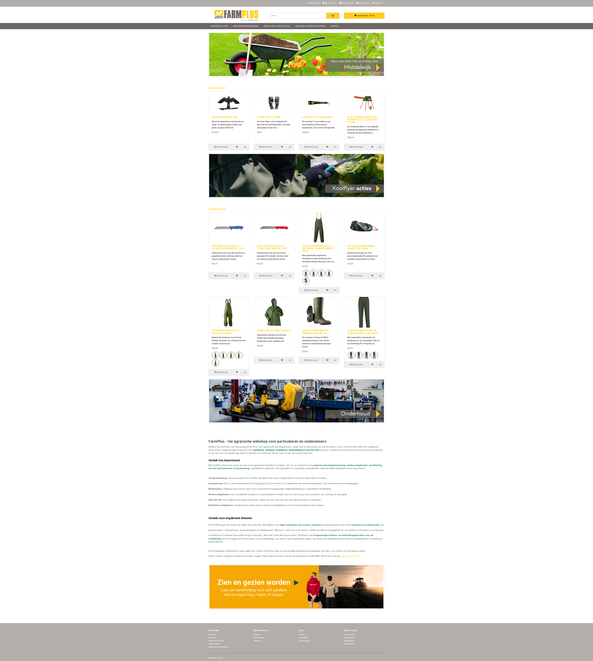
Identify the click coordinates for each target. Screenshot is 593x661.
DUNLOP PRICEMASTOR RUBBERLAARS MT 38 (315, 332)
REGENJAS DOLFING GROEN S (274, 330)
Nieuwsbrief (349, 644)
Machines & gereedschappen (310, 26)
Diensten (212, 635)
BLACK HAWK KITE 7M (224, 117)
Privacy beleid (214, 644)
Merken (334, 26)
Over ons (212, 638)
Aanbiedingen (305, 641)
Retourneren (259, 638)
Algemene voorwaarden (218, 647)
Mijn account (349, 635)
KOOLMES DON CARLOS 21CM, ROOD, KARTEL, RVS (272, 247)
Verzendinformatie (216, 641)
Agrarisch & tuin (219, 26)
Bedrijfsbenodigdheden (246, 26)
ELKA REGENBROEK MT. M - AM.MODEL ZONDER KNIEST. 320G (318, 249)
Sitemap (257, 641)
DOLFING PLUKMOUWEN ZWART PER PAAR (360, 247)
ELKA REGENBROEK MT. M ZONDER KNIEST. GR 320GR (362, 332)
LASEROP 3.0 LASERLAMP (317, 117)
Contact (257, 635)
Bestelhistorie (349, 638)
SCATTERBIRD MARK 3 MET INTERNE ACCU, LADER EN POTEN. (362, 120)
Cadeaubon (304, 638)
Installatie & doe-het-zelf (276, 26)
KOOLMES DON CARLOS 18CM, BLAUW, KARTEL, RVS (228, 247)
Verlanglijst (348, 641)
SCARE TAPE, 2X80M (268, 117)
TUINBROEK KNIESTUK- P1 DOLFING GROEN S (226, 332)
